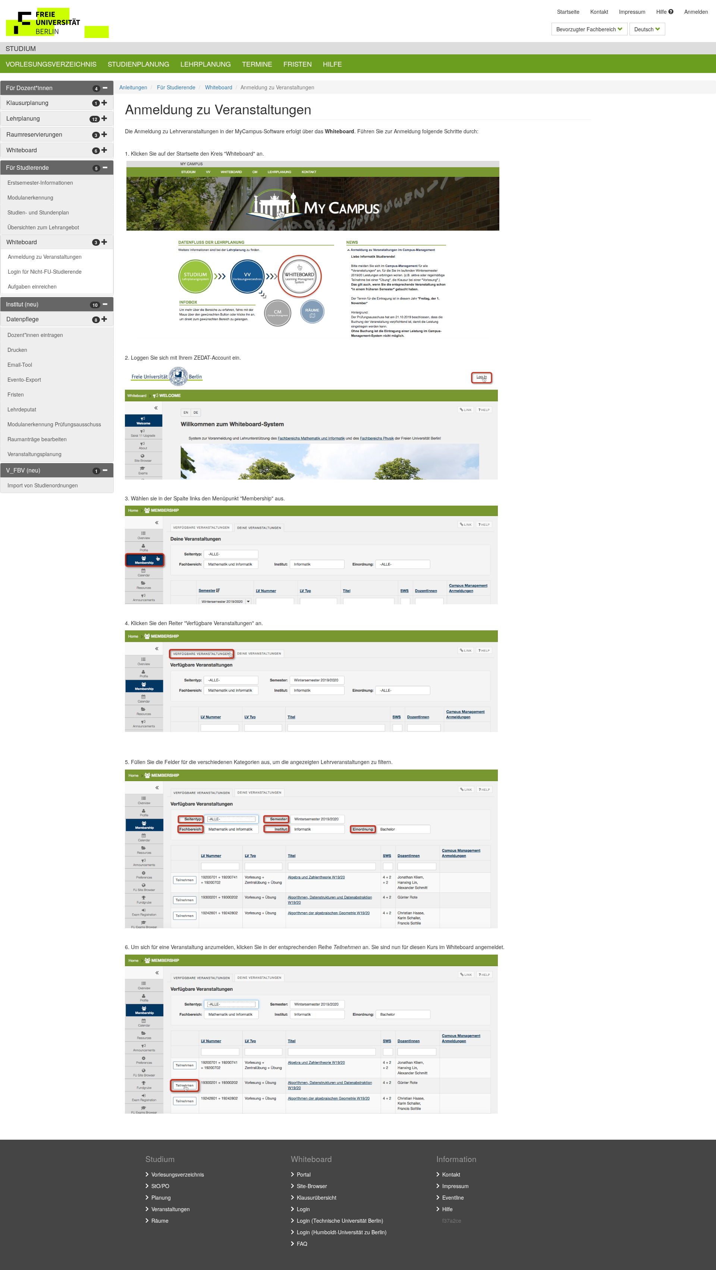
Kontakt (599, 11)
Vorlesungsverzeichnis (177, 1174)
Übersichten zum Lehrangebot (43, 227)
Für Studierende (27, 167)
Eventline (453, 1197)
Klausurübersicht (316, 1197)
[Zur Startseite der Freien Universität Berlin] (68, 23)
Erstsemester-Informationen (40, 182)
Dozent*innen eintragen (35, 334)
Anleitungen (133, 87)
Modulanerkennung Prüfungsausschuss (54, 424)
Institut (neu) (22, 304)
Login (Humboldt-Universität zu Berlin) (342, 1232)
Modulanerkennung (30, 197)
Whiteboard (21, 150)
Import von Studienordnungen (42, 485)
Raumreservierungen (34, 134)
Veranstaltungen (170, 1209)
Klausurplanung (27, 102)
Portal (304, 1174)
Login (303, 1209)
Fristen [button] (297, 64)
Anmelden (696, 11)
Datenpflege (22, 319)
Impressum (632, 11)
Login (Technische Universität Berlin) (340, 1220)
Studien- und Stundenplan (38, 212)
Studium (21, 48)
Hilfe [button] (332, 64)
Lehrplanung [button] (205, 64)
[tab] (56, 88)
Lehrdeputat (21, 409)
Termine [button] (257, 64)
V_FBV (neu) (23, 470)
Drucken (17, 349)
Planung (161, 1197)
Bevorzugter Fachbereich (587, 29)
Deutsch (644, 29)
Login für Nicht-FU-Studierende (45, 271)
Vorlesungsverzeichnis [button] (51, 64)
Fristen (15, 394)
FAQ (302, 1243)
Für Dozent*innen (29, 87)
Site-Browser (312, 1186)
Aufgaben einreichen (32, 286)
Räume (160, 1220)
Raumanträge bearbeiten (37, 439)
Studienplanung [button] (138, 64)
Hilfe (662, 11)
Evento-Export (24, 379)
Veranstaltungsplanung (34, 454)
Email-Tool (19, 364)
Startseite (568, 11)
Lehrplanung (23, 118)
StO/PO (160, 1186)
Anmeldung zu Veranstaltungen (45, 256)
